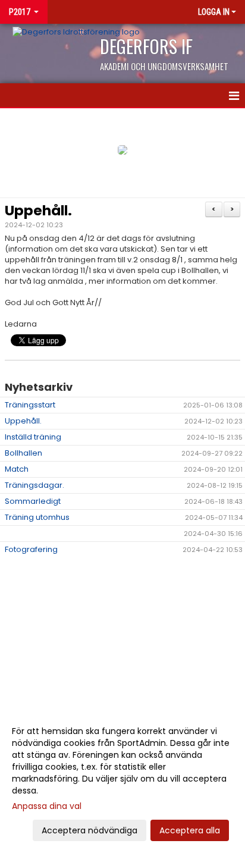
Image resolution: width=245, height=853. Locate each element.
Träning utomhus (37, 517)
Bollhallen (23, 453)
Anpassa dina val (46, 806)
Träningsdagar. (34, 485)
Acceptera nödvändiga (89, 830)
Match (17, 469)
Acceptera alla (189, 830)
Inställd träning (33, 437)
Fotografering (31, 549)
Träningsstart (30, 404)
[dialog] (122, 780)
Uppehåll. (38, 210)
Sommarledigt (33, 501)
